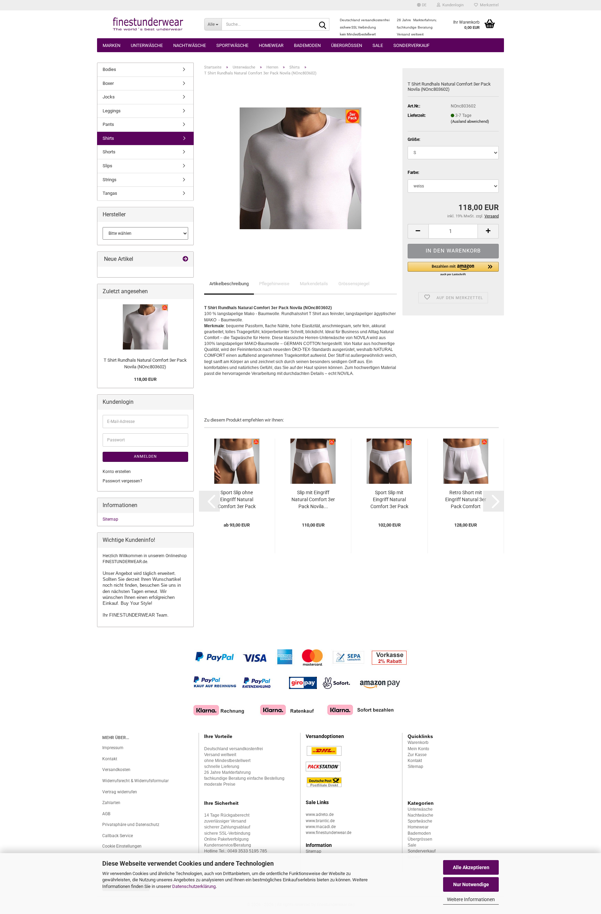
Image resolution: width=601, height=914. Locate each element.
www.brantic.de (320, 820)
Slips (107, 165)
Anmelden (145, 456)
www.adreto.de (320, 814)
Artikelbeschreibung (229, 283)
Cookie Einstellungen (122, 846)
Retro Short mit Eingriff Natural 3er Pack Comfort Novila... (465, 500)
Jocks (109, 96)
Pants (108, 124)
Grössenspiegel (353, 283)
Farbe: (413, 172)
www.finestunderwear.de (328, 832)
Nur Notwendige (471, 884)
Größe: (414, 139)
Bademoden (307, 45)
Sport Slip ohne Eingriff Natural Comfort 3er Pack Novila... (237, 500)
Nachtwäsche (189, 45)
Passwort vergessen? (122, 481)
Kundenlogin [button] (452, 5)
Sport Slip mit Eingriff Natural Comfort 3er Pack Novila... (389, 500)
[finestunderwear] (148, 24)
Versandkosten (116, 769)
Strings (110, 179)
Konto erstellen (117, 471)
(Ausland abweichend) (470, 121)
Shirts (108, 138)
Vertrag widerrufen (119, 791)
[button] (422, 5)
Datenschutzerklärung (194, 886)
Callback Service (117, 835)
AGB (106, 813)
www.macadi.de (321, 826)
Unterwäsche (147, 45)
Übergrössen (346, 45)
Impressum (112, 747)
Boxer (108, 83)
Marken (111, 45)
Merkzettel (488, 5)
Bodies (109, 69)
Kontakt (109, 758)
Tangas (110, 193)
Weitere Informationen (471, 899)
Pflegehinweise (274, 283)
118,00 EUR (145, 379)
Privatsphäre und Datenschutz (130, 824)
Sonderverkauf (411, 45)
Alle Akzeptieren (471, 867)
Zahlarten (111, 802)
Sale (377, 45)
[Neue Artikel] (185, 259)
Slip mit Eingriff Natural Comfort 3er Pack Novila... (313, 499)
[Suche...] (322, 24)
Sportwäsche (232, 45)
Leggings (112, 110)
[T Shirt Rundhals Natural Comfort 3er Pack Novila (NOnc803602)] (300, 168)
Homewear (271, 45)
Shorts (109, 151)
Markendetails (314, 283)
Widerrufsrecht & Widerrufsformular (135, 780)
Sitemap (110, 519)
